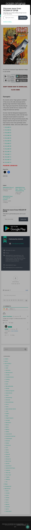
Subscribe (23, 17)
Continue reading (7, 21)
